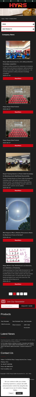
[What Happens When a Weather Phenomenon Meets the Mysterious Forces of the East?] (18, 214)
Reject (11, 393)
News (7, 18)
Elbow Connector (16, 324)
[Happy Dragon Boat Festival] (18, 95)
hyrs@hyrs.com (8, 369)
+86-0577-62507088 (7, 364)
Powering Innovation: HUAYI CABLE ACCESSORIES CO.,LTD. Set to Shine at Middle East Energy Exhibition (18, 340)
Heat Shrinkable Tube (17, 321)
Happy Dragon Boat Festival (11, 106)
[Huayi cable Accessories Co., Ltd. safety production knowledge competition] (18, 50)
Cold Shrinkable (27, 321)
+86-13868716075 (8, 366)
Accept (19, 393)
